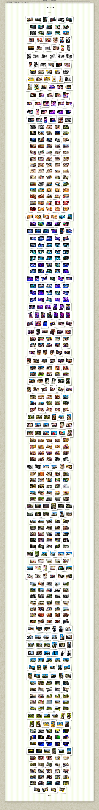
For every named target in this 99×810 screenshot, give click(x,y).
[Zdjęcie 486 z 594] (39, 653)
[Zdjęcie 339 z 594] (57, 459)
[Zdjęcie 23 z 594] (31, 48)
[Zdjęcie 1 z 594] (29, 19)
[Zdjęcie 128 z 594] (49, 183)
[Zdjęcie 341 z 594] (30, 466)
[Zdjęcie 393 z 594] (65, 527)
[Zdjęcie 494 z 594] (57, 660)
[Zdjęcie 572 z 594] (41, 764)
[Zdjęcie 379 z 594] (38, 514)
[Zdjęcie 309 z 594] (30, 424)
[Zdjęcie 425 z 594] (68, 568)
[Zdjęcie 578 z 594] (49, 770)
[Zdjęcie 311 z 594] (46, 424)
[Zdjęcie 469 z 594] (47, 628)
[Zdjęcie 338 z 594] (49, 459)
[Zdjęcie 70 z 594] (37, 111)
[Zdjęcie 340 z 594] (65, 459)
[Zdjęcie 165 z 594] (54, 231)
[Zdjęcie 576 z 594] (33, 770)
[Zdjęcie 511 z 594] (57, 683)
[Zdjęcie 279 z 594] (53, 381)
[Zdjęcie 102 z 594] (41, 152)
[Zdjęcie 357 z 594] (33, 486)
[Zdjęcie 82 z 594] (41, 127)
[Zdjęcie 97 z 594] (41, 146)
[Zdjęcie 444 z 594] (49, 596)
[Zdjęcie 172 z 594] (65, 238)
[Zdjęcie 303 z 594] (30, 416)
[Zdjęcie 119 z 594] (57, 171)
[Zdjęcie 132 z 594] (41, 190)
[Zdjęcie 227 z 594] (43, 315)
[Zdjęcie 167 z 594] (68, 231)
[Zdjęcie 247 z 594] (57, 338)
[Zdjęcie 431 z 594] (68, 576)
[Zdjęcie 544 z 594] (67, 723)
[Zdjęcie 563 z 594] (54, 750)
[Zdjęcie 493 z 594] (49, 660)
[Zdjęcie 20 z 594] (55, 40)
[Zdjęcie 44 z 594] (57, 71)
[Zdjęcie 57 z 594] (68, 87)
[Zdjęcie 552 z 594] (49, 737)
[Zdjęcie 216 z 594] (49, 299)
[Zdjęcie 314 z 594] (68, 425)
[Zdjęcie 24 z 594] (39, 48)
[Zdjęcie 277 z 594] (40, 381)
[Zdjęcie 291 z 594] (57, 396)
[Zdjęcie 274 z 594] (57, 374)
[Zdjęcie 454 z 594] (49, 609)
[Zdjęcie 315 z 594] (29, 433)
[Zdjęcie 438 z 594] (41, 590)
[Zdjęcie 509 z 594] (41, 683)
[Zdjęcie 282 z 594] (29, 389)
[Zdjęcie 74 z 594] (68, 111)
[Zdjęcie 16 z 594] (65, 33)
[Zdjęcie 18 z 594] (39, 40)
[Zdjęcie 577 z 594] (41, 770)
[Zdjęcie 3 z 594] (45, 19)
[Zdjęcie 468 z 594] (39, 628)
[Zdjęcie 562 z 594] (47, 750)
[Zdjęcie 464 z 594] (49, 621)
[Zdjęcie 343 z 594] (46, 466)
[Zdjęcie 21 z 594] (62, 40)
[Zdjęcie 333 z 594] (49, 453)
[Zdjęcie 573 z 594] (49, 764)
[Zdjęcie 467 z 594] (31, 628)
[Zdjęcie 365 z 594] (57, 492)
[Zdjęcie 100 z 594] (65, 146)
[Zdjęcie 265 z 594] (68, 360)
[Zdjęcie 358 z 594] (41, 486)
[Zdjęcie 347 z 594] (33, 473)
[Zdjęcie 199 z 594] (37, 278)
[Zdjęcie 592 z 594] (45, 789)
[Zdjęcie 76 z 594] (38, 120)
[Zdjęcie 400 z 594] (41, 540)
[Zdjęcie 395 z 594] (41, 533)
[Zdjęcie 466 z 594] (65, 621)
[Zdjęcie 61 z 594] (57, 95)
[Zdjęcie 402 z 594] (57, 540)
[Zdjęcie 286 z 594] (60, 389)
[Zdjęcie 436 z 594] (65, 583)
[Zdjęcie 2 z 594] (38, 19)
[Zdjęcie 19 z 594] (47, 40)
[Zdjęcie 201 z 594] (52, 278)
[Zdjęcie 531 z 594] (57, 708)
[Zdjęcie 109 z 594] (57, 158)
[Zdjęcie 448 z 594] (41, 602)
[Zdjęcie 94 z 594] (57, 139)
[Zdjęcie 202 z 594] (60, 278)
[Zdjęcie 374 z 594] (45, 506)
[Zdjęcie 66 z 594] (53, 103)
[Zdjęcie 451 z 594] (65, 602)
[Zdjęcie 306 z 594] (54, 416)
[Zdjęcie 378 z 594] (30, 514)
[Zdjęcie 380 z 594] (46, 514)
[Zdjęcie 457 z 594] (33, 615)
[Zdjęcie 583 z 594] (49, 777)
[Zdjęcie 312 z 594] (54, 425)
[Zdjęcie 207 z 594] (57, 286)
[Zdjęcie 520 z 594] (49, 695)
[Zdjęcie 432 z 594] (33, 583)
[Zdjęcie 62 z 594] (65, 95)
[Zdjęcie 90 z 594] (65, 133)
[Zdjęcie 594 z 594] (61, 789)
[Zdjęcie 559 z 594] (65, 744)
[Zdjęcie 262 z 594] (44, 360)
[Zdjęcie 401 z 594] (49, 540)
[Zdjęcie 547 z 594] (49, 731)
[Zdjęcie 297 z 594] (65, 403)
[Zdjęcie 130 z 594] (65, 183)
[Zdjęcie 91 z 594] (33, 139)
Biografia (54, 0)
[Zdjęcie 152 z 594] (37, 216)
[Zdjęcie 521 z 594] (57, 695)
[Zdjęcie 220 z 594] (40, 307)
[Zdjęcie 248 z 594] (65, 339)
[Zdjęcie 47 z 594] (38, 79)
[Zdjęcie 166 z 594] (61, 231)
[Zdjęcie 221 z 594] (48, 307)
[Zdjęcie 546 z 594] (41, 731)
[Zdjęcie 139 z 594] (57, 196)
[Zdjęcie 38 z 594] (50, 64)
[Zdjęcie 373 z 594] (37, 506)
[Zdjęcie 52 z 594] (30, 87)
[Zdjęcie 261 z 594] (36, 360)
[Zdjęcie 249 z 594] (33, 345)
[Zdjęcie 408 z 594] (65, 546)
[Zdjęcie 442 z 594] (33, 596)
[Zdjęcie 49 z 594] (54, 79)
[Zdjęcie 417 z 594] (49, 561)
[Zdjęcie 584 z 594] (57, 777)
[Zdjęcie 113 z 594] (49, 164)
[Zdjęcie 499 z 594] (52, 667)
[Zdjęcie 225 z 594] (30, 315)
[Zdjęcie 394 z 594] (33, 534)
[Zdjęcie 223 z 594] (61, 307)
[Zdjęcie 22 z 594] (68, 40)
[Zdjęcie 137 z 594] (41, 196)
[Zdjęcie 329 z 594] (57, 446)
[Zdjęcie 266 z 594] (33, 367)
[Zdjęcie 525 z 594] (49, 702)
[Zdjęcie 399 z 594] (33, 540)
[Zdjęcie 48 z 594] (47, 79)
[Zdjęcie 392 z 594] (57, 527)
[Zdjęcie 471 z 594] (60, 628)
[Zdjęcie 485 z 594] (31, 653)
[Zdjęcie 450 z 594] (57, 602)
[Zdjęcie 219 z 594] (32, 307)
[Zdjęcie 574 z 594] (57, 764)
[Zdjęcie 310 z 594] (38, 424)
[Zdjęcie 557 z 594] (49, 743)
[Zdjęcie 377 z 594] (69, 506)
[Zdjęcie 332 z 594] (41, 453)
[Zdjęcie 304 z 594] (38, 416)
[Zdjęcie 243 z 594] (68, 331)
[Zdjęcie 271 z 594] (33, 374)
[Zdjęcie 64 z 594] (37, 103)
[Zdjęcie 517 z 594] (65, 689)
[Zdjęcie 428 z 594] (45, 576)
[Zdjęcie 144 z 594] (57, 202)
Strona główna (45, 0)
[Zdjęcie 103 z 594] (49, 152)
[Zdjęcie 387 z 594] (57, 521)
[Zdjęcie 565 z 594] (68, 750)
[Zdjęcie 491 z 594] (33, 660)
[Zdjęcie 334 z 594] (57, 453)
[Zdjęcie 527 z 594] (65, 702)
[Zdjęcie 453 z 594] (41, 608)
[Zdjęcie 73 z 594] (60, 111)
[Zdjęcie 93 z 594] (49, 139)
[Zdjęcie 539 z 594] (31, 724)
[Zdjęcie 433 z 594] (41, 583)
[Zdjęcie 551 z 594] (41, 737)
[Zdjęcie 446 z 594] (65, 596)
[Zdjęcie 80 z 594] (68, 119)
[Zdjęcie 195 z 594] (49, 271)
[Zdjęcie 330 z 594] (65, 446)
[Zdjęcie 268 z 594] (49, 367)
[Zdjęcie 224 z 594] (67, 307)
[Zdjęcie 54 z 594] (44, 87)
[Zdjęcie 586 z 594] (33, 783)
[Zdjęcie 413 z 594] (60, 553)
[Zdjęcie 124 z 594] (57, 177)
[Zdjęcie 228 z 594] (49, 315)
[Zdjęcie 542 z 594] (52, 723)
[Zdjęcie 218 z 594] (65, 300)
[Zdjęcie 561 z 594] (38, 751)
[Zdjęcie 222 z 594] (55, 307)
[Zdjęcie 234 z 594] (45, 323)
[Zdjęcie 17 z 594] (31, 40)
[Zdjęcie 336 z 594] (33, 459)
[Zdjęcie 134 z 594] (57, 190)
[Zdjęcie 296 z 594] (57, 403)
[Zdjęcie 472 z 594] (67, 628)
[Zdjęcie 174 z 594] (41, 245)
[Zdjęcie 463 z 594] (41, 621)
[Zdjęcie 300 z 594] (49, 409)
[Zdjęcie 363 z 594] (41, 492)
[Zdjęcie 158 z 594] (41, 223)
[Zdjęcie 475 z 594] (46, 637)
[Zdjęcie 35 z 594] (30, 64)
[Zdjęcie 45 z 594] (65, 71)
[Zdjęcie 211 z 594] (49, 292)
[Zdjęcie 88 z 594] (49, 133)
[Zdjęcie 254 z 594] (32, 352)
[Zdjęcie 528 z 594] (33, 708)
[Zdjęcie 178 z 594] (33, 251)
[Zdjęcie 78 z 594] (52, 119)
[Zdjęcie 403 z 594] (65, 540)
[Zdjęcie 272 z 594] (41, 374)
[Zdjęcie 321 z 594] (33, 440)
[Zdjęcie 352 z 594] (33, 480)
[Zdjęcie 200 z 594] (44, 278)
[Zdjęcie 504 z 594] (45, 675)
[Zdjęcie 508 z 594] (33, 683)
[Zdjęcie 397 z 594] (57, 533)
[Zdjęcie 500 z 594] (59, 667)
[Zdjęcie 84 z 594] (57, 127)
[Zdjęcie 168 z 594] (33, 238)
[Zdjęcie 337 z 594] (41, 459)
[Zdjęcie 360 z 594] (57, 486)
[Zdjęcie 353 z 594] (41, 480)
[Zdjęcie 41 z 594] (33, 72)
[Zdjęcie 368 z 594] (41, 498)
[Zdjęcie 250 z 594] (41, 345)
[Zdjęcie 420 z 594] (30, 568)
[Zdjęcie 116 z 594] (33, 171)
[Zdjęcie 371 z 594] (65, 499)
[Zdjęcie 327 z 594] (41, 446)
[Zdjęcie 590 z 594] (65, 783)
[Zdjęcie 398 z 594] (65, 534)
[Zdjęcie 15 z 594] (57, 33)
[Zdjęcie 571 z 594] (33, 764)
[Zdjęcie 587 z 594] (41, 783)
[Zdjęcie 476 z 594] (54, 636)
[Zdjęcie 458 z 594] (41, 615)
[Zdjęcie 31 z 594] (44, 56)
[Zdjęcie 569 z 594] (57, 758)
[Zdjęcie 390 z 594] (41, 527)
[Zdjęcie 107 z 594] (41, 158)
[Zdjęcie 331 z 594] (33, 453)
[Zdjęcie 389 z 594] (33, 527)
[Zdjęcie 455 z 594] (57, 609)
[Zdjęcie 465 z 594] (57, 621)
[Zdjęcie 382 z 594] (61, 514)
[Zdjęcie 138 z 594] (49, 196)
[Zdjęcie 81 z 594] (33, 127)
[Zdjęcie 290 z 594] (49, 396)
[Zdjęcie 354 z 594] (49, 480)
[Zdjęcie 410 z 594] (37, 553)
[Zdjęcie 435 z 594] (57, 583)
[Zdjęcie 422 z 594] (45, 568)
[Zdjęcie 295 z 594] (49, 403)
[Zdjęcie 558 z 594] (57, 743)
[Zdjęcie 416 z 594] (41, 561)
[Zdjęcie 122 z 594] (41, 177)
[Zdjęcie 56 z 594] (60, 87)
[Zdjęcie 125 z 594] (65, 177)
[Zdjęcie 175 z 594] (49, 245)
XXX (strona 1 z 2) (17, 2)
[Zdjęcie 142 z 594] (41, 202)
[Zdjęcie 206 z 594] (49, 285)
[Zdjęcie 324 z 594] (57, 440)
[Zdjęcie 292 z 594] (65, 397)
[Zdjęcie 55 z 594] (52, 87)
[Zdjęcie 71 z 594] (44, 111)
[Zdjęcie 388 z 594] (65, 521)
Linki (52, 0)
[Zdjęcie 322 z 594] (41, 440)
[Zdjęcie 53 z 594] (36, 87)
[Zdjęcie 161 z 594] (65, 223)
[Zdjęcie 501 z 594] (66, 667)
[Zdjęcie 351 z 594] (65, 473)
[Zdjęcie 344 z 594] (54, 466)
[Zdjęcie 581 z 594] (33, 777)
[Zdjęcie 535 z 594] (47, 715)
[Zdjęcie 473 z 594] (30, 636)
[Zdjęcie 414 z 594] (68, 553)
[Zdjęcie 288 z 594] (33, 396)
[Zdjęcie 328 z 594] (49, 446)
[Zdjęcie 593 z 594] (53, 789)
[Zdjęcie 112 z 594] (41, 165)
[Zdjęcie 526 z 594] (57, 702)
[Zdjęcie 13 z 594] (41, 33)
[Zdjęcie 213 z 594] (65, 292)
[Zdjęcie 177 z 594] (65, 245)
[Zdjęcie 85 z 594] (65, 127)
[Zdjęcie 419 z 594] (65, 561)
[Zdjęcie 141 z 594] (33, 202)
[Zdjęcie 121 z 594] (33, 177)
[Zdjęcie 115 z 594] (65, 164)
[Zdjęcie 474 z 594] (38, 636)
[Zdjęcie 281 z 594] (67, 381)
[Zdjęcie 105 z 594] (65, 152)
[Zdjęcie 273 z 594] (49, 374)
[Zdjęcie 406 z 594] (49, 546)
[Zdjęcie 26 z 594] (55, 48)
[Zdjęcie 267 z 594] (41, 367)
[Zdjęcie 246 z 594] (49, 339)
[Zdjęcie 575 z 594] (65, 764)
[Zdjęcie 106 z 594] (33, 158)
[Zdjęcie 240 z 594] (45, 331)
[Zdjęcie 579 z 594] (57, 770)
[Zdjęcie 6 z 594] (69, 19)
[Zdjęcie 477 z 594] (61, 636)
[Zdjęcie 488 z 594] (55, 653)
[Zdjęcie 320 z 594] (69, 433)
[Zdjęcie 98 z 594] (49, 146)
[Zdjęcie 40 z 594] (67, 64)
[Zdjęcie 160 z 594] (57, 224)
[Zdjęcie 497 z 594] (39, 667)
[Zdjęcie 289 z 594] (41, 396)
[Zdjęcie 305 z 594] (47, 416)
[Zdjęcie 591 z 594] (37, 789)
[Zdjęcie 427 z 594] (38, 576)
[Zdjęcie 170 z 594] (49, 238)
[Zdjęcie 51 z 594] (68, 79)
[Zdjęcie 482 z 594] (54, 645)
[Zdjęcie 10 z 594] (57, 26)
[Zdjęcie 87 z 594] (41, 133)
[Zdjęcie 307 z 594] (61, 417)
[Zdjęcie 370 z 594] (57, 499)
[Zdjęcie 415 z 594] (33, 561)
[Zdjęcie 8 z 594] (41, 26)
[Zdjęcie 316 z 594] (37, 433)
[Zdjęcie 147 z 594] (41, 209)
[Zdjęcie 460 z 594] (57, 615)
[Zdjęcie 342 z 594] (38, 466)
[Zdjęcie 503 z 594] (37, 675)
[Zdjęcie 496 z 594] (31, 667)
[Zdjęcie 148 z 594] (49, 209)
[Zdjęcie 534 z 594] (39, 715)
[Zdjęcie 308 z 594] (68, 416)
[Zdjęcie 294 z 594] (41, 403)
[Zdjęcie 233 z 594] (38, 323)
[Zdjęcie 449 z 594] (49, 602)
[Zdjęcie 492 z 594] (41, 660)
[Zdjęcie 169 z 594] (41, 238)
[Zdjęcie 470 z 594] (54, 628)
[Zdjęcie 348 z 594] (41, 473)
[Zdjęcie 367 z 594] (33, 498)
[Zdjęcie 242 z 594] (59, 331)
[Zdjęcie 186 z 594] (57, 258)
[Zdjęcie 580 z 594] (65, 771)
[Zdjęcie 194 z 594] (41, 271)
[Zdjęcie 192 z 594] (65, 264)
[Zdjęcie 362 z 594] (33, 492)
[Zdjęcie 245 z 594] (41, 338)
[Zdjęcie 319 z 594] (62, 433)
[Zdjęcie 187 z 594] (65, 258)
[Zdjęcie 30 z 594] (36, 56)
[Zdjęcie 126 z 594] (33, 183)
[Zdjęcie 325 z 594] (65, 440)
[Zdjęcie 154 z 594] (54, 216)
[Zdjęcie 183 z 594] (33, 258)
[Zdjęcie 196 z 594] (57, 271)
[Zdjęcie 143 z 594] (49, 202)
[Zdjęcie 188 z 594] (33, 265)
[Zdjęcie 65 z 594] (45, 103)
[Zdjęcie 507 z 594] (67, 675)
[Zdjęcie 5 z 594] (60, 19)
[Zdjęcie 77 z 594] (46, 119)
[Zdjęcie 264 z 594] (60, 360)
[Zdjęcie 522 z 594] (65, 695)
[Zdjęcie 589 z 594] (57, 783)
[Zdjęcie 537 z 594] (62, 715)
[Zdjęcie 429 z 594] (52, 576)
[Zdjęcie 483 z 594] (62, 645)
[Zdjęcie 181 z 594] (57, 252)
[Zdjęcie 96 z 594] (33, 146)
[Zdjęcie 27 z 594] (62, 48)
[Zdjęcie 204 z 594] (33, 285)
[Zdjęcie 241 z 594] (52, 331)
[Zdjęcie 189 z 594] (41, 264)
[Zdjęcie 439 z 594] (49, 589)
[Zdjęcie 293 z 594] (33, 403)
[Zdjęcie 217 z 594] (57, 299)
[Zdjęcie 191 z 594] (57, 264)
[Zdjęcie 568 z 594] (49, 758)
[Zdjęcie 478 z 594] (68, 636)
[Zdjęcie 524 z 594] (41, 702)
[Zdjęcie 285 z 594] (52, 389)
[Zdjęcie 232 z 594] (30, 323)
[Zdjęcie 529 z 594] (41, 708)
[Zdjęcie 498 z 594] (45, 667)
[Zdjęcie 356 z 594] (65, 480)
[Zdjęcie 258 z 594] (58, 352)
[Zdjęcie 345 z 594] (61, 466)
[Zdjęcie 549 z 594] (65, 731)
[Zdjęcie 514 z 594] (41, 689)
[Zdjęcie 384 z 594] (33, 521)
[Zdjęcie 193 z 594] (33, 271)
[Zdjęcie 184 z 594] (41, 258)
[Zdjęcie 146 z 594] (33, 209)
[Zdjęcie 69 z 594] (30, 111)
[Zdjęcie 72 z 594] (52, 111)
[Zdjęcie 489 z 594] (62, 653)
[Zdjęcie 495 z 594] (65, 660)
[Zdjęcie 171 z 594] (57, 238)
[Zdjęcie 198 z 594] (30, 278)
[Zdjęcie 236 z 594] (60, 323)
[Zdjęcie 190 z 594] (49, 265)
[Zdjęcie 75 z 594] (30, 119)
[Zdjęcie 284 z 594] (44, 389)
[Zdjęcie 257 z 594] (51, 352)
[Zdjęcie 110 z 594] (65, 158)
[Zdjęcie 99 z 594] (57, 146)
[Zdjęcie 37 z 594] (42, 64)
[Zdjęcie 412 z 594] (52, 554)
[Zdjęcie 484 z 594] (69, 644)
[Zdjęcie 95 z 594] (65, 139)
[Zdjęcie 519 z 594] (41, 695)
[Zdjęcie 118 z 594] (49, 171)
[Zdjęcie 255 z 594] (39, 352)
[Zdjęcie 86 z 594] (33, 133)
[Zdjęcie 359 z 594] (49, 486)
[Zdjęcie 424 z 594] (60, 568)
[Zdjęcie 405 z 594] (41, 546)
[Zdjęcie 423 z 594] (52, 568)
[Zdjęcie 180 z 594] (49, 251)
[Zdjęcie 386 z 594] (49, 521)
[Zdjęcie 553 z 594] (57, 737)
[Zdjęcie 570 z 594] (65, 758)
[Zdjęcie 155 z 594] (62, 216)
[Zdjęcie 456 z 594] (65, 609)
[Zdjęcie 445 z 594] (57, 596)
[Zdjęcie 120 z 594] (65, 171)
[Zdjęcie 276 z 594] (31, 381)
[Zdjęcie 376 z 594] (61, 506)
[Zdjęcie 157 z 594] (33, 223)
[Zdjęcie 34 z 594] (68, 56)
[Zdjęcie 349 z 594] (49, 474)
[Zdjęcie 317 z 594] (46, 433)
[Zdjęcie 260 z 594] (29, 360)
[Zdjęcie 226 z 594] (36, 315)
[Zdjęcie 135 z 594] (65, 190)
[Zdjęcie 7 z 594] (33, 26)
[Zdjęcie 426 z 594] (30, 576)
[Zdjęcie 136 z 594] (33, 196)
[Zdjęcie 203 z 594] (68, 278)
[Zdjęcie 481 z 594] (47, 645)
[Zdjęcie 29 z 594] (29, 56)
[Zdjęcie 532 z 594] (65, 708)
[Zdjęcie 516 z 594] (57, 689)
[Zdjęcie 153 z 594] (46, 216)
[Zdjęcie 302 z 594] (65, 409)
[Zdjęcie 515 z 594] (49, 689)
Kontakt (49, 0)
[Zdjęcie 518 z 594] (33, 695)
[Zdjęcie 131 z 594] (33, 190)
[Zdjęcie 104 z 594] (57, 152)
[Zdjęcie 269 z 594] (57, 367)
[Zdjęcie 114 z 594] (57, 165)
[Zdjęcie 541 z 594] (45, 723)
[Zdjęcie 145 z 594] (65, 202)
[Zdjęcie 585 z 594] (65, 777)
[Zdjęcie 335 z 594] (65, 453)
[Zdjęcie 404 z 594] (33, 546)
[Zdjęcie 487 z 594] (47, 653)
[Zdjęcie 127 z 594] (41, 183)
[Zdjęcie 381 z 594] (54, 514)
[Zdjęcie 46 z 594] (30, 79)
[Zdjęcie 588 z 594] (49, 783)
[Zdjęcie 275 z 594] (65, 374)
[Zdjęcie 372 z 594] (29, 506)
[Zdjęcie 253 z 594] (65, 345)
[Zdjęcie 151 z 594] (29, 216)
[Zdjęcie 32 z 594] (52, 56)
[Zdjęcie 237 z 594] (68, 323)
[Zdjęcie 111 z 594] (33, 165)
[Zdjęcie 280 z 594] (60, 381)
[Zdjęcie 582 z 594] (41, 777)
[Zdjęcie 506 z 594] (60, 675)
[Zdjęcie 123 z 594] (49, 177)
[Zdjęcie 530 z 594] (49, 708)
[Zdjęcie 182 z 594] (65, 251)
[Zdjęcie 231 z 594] (68, 315)
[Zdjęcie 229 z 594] (55, 315)
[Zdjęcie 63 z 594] (29, 103)
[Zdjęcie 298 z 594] (33, 409)
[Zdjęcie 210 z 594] (41, 292)
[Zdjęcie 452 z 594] (33, 609)
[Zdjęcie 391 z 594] (49, 528)
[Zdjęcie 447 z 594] (33, 602)
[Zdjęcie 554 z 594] (65, 737)
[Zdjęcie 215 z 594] (41, 299)
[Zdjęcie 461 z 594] (65, 615)
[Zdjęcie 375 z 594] (53, 506)
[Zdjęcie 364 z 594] (49, 492)
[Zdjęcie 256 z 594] (45, 352)
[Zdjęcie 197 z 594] (65, 271)
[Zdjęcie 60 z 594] (49, 95)
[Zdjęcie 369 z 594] (49, 498)
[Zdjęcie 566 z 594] (33, 758)
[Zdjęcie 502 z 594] (29, 675)
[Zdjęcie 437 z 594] (33, 590)
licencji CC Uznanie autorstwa (58, 802)
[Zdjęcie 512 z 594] (65, 683)
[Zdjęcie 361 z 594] (65, 486)
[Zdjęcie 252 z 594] (57, 345)
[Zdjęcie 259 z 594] (67, 352)
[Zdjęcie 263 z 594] (52, 360)
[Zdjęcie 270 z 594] (65, 367)
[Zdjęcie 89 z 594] (57, 133)
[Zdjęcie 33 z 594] (60, 56)
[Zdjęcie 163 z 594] (38, 231)
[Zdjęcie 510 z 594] (49, 683)
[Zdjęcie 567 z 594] (41, 758)
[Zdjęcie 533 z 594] (30, 715)
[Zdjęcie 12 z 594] (33, 32)
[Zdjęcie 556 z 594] (41, 743)
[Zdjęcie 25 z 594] (47, 48)
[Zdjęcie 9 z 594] (49, 26)
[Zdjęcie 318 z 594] (54, 433)
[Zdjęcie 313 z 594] (61, 424)
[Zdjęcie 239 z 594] (38, 331)
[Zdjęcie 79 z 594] (60, 119)
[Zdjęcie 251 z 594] (49, 345)
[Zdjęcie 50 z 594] (61, 79)
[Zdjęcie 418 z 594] (57, 560)
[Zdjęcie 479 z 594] (30, 645)
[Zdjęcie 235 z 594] (52, 323)
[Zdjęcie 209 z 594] (33, 292)
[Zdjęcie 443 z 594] (41, 596)
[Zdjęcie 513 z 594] (33, 689)
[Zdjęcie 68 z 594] (69, 103)
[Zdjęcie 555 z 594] (33, 744)
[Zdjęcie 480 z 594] (38, 645)
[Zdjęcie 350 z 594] (57, 473)
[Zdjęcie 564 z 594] (61, 751)
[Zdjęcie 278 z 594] (47, 381)
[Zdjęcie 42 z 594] (41, 71)
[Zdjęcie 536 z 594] (55, 715)
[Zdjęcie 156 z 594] (69, 216)
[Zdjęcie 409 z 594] (30, 553)
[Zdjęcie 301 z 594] (57, 409)
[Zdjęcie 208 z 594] (65, 286)
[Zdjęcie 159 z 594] (49, 223)
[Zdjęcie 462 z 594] (33, 621)
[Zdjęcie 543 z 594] (60, 724)
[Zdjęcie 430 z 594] (60, 576)
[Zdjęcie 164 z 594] (46, 231)
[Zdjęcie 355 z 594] (57, 480)
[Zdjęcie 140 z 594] (65, 196)
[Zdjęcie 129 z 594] (57, 183)
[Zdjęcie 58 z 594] (33, 95)
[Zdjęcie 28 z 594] (68, 48)
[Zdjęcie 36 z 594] (36, 64)
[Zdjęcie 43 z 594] (49, 71)
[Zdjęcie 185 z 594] (49, 258)
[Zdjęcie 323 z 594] (49, 440)
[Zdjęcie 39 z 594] (59, 64)
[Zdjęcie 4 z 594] (52, 19)
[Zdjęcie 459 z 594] (49, 615)
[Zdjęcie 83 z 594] (49, 127)
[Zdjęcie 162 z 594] (30, 231)
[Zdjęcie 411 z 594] (44, 553)
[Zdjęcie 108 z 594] (49, 158)
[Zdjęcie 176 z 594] (57, 245)
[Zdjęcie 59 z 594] (41, 95)
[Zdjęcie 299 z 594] (41, 409)
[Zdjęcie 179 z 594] (41, 251)
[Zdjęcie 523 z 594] (33, 702)
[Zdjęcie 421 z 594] (38, 568)
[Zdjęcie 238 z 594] (30, 331)
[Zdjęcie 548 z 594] (57, 731)
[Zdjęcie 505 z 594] (53, 675)
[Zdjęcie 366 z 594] (65, 492)
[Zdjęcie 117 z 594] (41, 171)
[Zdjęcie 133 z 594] (49, 190)
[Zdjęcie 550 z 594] (33, 737)
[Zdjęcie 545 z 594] (33, 731)
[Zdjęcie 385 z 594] (41, 521)
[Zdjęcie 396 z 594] (49, 533)
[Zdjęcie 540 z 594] (38, 723)
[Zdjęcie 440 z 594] (57, 590)
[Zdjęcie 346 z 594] (68, 466)
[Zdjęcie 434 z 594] (49, 583)
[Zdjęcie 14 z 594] (49, 33)
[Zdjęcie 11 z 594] (65, 26)
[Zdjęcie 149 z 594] (57, 209)
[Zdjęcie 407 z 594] (57, 546)
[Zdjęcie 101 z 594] (33, 152)
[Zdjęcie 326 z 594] (33, 446)
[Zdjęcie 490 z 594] (68, 653)
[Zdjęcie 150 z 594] (65, 209)
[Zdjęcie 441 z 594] (65, 589)
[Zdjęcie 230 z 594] (62, 315)
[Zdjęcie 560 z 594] (30, 750)
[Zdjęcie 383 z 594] (68, 514)
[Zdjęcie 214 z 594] (33, 299)
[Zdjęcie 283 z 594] (36, 389)
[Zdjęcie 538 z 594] (69, 715)
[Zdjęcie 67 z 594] (61, 103)
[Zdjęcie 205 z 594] (41, 285)
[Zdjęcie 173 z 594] (33, 245)
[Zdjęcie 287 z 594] (68, 389)
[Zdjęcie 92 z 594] (41, 139)
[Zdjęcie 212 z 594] (57, 292)
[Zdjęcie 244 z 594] (33, 339)
